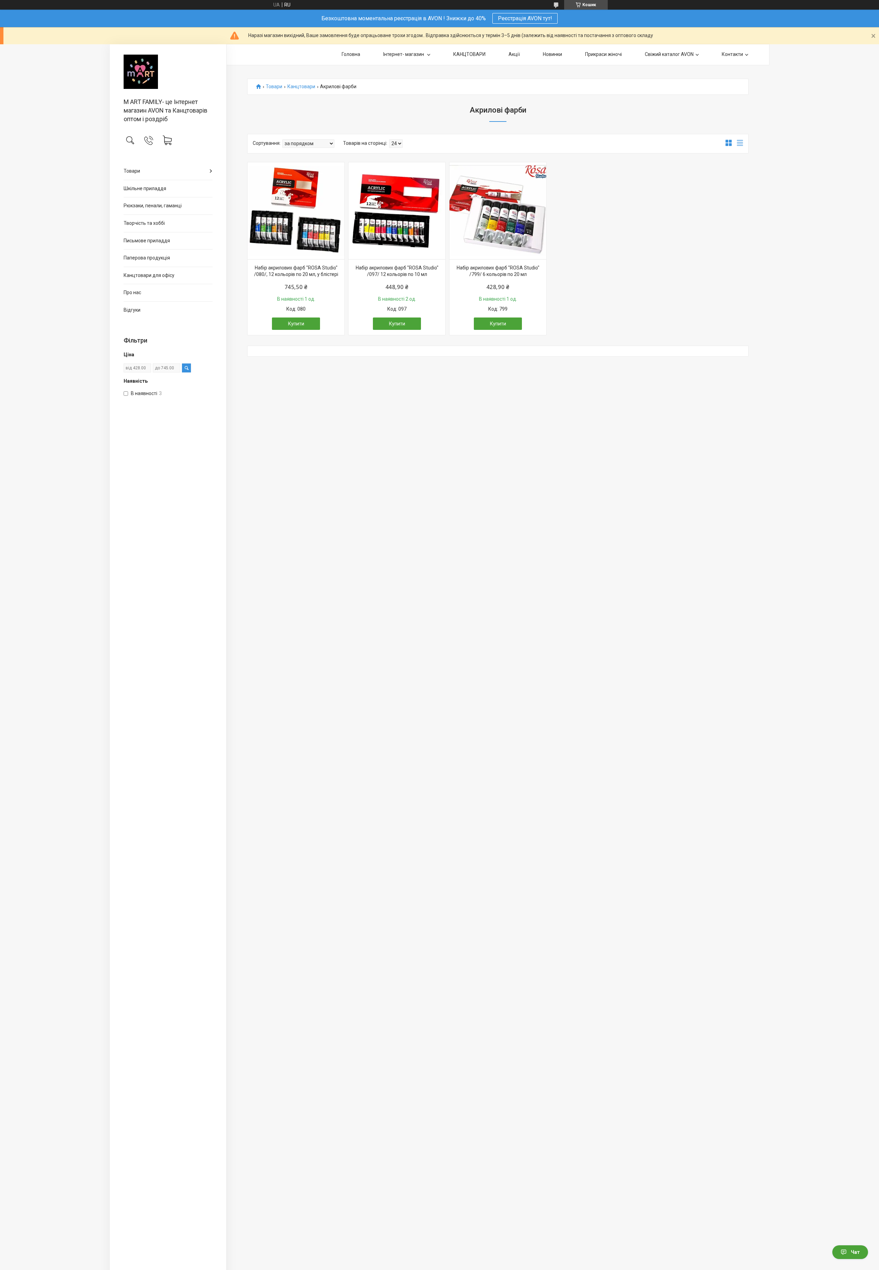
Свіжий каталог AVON (669, 54)
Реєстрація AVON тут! (525, 18)
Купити (296, 323)
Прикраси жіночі (603, 54)
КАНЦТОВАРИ (469, 54)
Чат (855, 1252)
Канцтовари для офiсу (149, 275)
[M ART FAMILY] (168, 72)
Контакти (732, 54)
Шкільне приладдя (145, 188)
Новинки (552, 54)
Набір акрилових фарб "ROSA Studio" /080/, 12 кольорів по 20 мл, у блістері (296, 271)
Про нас (132, 292)
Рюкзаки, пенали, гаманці (153, 205)
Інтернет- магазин (404, 54)
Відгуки (132, 310)
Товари (132, 171)
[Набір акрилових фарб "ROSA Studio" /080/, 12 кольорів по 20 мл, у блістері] (296, 210)
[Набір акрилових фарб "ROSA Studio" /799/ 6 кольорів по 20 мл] (497, 210)
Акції (514, 54)
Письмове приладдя (147, 240)
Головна (351, 54)
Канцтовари (301, 86)
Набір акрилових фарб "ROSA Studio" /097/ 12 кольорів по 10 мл (397, 271)
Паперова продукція (147, 258)
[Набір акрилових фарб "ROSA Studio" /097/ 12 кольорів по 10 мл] (397, 210)
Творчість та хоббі (144, 223)
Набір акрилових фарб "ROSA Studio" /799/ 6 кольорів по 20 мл (498, 271)
